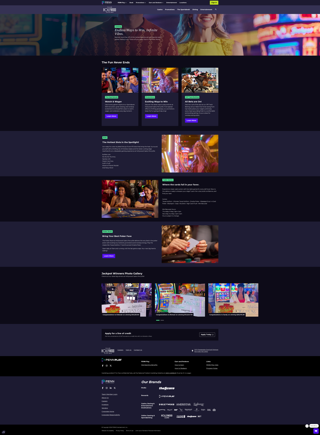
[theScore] (166, 389)
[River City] (203, 410)
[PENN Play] (166, 396)
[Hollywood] (166, 404)
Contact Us (138, 350)
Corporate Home (108, 411)
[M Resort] (181, 410)
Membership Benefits (149, 365)
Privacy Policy (120, 430)
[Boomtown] (170, 410)
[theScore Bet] (194, 416)
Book (131, 2)
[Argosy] (162, 410)
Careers (120, 350)
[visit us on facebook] (103, 366)
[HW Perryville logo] (109, 9)
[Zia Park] (209, 410)
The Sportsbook (183, 9)
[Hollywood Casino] (166, 417)
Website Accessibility (108, 430)
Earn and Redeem (155, 2)
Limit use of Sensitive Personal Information (148, 430)
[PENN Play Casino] (180, 416)
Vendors (105, 408)
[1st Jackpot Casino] (214, 410)
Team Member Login (109, 394)
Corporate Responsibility (111, 415)
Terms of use (129, 430)
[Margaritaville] (188, 410)
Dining (195, 9)
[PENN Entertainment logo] (108, 2)
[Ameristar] (183, 405)
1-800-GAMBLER (170, 373)
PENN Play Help (212, 365)
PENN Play (121, 2)
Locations (183, 2)
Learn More (111, 116)
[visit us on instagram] (107, 366)
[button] (158, 320)
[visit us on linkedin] (111, 388)
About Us (105, 398)
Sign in (214, 2)
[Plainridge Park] (196, 410)
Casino (159, 9)
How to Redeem (181, 368)
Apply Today (207, 335)
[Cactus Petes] (176, 410)
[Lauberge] (198, 405)
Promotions (140, 2)
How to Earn (179, 365)
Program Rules (212, 368)
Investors (105, 405)
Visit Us (128, 350)
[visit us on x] (111, 366)
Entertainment (171, 2)
